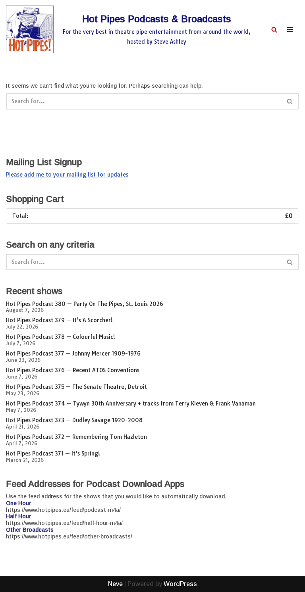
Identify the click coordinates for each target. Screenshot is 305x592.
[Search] (274, 30)
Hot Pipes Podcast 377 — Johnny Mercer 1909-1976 (73, 353)
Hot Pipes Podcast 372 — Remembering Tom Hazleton (76, 436)
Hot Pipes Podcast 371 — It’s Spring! (53, 453)
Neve (115, 583)
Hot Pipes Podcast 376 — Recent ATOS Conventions (72, 370)
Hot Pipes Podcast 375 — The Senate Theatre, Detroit (76, 386)
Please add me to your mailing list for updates (67, 174)
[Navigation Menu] (290, 29)
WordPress (180, 583)
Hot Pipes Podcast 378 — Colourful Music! (60, 336)
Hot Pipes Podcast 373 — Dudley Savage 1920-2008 (74, 420)
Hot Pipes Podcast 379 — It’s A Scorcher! (59, 320)
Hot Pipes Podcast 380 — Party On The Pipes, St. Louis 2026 (84, 304)
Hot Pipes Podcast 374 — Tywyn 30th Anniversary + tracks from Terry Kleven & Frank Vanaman (131, 403)
